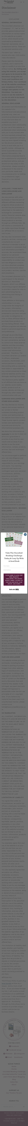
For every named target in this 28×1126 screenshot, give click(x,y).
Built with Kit (14, 589)
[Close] (25, 534)
